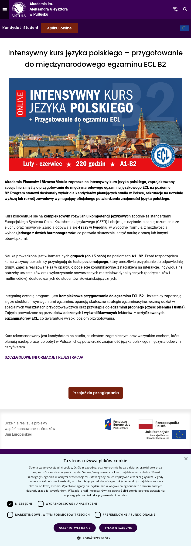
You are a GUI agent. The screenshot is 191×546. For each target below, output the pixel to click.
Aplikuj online (59, 28)
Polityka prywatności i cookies (107, 495)
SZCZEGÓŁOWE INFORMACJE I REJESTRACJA (44, 357)
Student (30, 27)
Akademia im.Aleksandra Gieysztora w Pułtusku (49, 9)
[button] (95, 538)
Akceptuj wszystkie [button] (74, 528)
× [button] (186, 459)
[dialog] (95, 500)
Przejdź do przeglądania (95, 393)
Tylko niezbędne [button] (118, 528)
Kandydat (11, 27)
